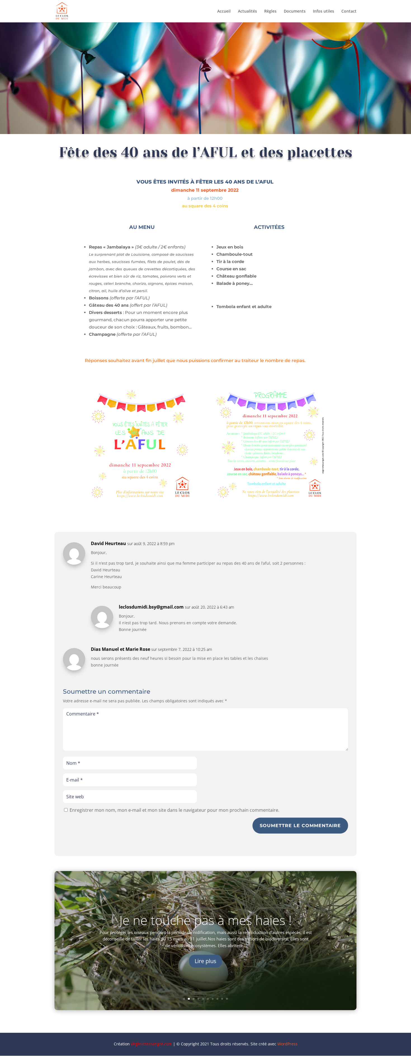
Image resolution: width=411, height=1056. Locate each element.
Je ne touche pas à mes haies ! (205, 920)
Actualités (247, 11)
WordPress (287, 1043)
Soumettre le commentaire (300, 825)
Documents (295, 11)
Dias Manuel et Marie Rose (120, 649)
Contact (348, 11)
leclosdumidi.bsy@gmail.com (151, 607)
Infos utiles (323, 11)
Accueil (224, 11)
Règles (270, 11)
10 (227, 999)
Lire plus (205, 961)
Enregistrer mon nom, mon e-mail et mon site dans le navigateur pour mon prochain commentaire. (174, 810)
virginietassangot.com (151, 1043)
